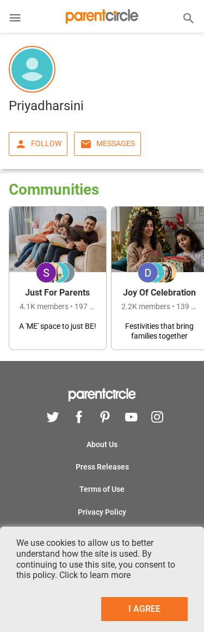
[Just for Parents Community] (57, 278)
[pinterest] (105, 418)
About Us (102, 444)
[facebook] (79, 418)
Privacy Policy (102, 512)
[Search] (189, 17)
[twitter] (53, 418)
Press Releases (102, 466)
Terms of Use (102, 489)
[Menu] (15, 19)
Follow (46, 143)
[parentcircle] (102, 398)
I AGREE (144, 609)
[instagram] (154, 418)
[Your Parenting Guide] (102, 19)
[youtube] (131, 418)
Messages (115, 143)
